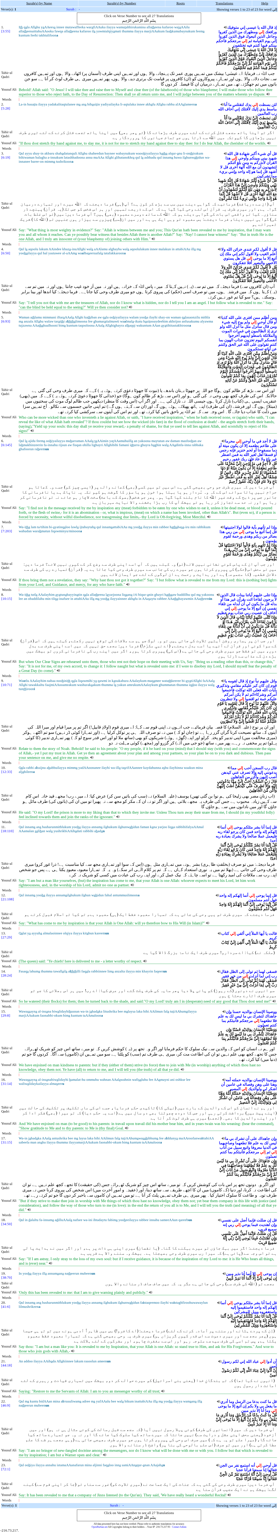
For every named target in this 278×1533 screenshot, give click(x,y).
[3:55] (5, 31)
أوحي (261, 322)
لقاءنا (258, 599)
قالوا (246, 527)
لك (231, 1016)
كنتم (256, 45)
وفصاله (248, 1084)
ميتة (226, 445)
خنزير (241, 450)
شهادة (245, 153)
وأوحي (243, 158)
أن (259, 167)
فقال (225, 971)
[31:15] (6, 1142)
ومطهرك (250, 32)
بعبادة (226, 836)
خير (233, 976)
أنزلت (253, 976)
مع (254, 167)
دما (274, 450)
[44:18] (6, 1365)
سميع (272, 1229)
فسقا (268, 454)
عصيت (257, 613)
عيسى (251, 27)
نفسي (272, 608)
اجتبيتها (229, 527)
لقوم (227, 536)
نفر (236, 1465)
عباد (256, 1361)
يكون (234, 445)
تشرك (239, 1138)
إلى (274, 41)
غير (239, 344)
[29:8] (5, 1015)
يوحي (246, 1224)
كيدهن (226, 772)
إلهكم (272, 832)
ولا (223, 249)
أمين (273, 1366)
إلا (268, 258)
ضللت (261, 1220)
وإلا (253, 772)
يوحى (257, 258)
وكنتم (222, 344)
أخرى (233, 167)
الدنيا (267, 1147)
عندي (247, 249)
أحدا (273, 840)
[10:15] (6, 599)
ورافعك (271, 32)
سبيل (237, 1147)
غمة (263, 699)
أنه (253, 1465)
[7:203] (6, 531)
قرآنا (247, 1470)
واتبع (246, 1147)
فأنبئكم (233, 1020)
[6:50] (5, 253)
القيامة (258, 41)
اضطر (226, 454)
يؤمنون (271, 541)
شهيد (272, 158)
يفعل (269, 1406)
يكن (238, 694)
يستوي (228, 258)
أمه (228, 1080)
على (238, 317)
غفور (236, 459)
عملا (261, 836)
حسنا (237, 1012)
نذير (237, 1274)
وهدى (248, 536)
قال (270, 27)
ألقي (240, 933)
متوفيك (233, 27)
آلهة (242, 167)
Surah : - (73, 9)
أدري (224, 1401)
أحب (247, 768)
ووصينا (271, 1012)
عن (274, 349)
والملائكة (270, 335)
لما (261, 976)
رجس (224, 450)
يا (258, 27)
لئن (274, 104)
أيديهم (245, 335)
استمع (245, 1465)
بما (221, 340)
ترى (274, 331)
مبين (229, 1274)
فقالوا (272, 1470)
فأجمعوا (228, 690)
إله (248, 171)
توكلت (240, 690)
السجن (257, 768)
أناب (223, 1147)
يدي (262, 109)
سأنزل (257, 326)
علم (221, 1016)
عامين (230, 1084)
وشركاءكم (258, 694)
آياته (267, 349)
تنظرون (226, 699)
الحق (232, 344)
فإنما (252, 1220)
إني (242, 27)
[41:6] (5, 1307)
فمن (235, 454)
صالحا (252, 836)
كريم (273, 938)
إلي (261, 32)
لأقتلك (246, 109)
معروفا (256, 1147)
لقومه (232, 681)
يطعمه (253, 445)
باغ (268, 459)
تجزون (249, 340)
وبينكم (255, 158)
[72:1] (5, 1469)
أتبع (274, 258)
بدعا (255, 1401)
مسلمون (255, 900)
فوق (241, 36)
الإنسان (259, 1012)
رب (274, 113)
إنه (225, 1224)
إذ (275, 27)
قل (274, 153)
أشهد (273, 171)
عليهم (258, 595)
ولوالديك (255, 1089)
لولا (239, 527)
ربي (229, 532)
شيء (262, 153)
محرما (230, 441)
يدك (248, 104)
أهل (260, 454)
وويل (255, 1312)
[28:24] (6, 975)
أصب (273, 777)
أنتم (266, 900)
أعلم (273, 254)
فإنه (233, 450)
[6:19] (5, 157)
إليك (255, 109)
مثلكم (248, 827)
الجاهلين (237, 777)
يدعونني (270, 772)
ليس (238, 1016)
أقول (264, 249)
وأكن (254, 777)
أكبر (254, 153)
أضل (243, 1220)
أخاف (229, 109)
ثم (250, 41)
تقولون (263, 344)
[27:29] (6, 937)
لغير (253, 454)
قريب (262, 1229)
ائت (250, 599)
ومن (245, 162)
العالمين (263, 113)
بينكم (272, 45)
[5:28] (5, 108)
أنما (223, 827)
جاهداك (271, 1016)
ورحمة (237, 536)
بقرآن (241, 599)
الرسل (240, 1401)
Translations (224, 3)
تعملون (263, 1025)
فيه (249, 45)
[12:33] (6, 772)
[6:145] (6, 445)
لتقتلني (238, 104)
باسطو (256, 335)
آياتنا (249, 595)
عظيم (222, 613)
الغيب (264, 254)
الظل (234, 971)
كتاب (225, 933)
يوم (267, 41)
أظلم (265, 317)
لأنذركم (260, 162)
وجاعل (271, 36)
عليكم (247, 685)
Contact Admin (179, 1526)
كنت (263, 1401)
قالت (273, 933)
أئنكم (232, 162)
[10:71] (6, 685)
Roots (180, 3)
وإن (229, 1012)
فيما (264, 45)
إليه (234, 322)
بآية (254, 527)
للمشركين (242, 1312)
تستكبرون (255, 349)
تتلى (267, 595)
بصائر (272, 536)
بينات (240, 595)
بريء (223, 171)
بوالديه (247, 1012)
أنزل (235, 326)
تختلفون (239, 45)
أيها (261, 933)
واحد (241, 171)
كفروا (223, 32)
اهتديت (264, 1224)
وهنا (273, 1084)
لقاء (226, 832)
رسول (227, 1361)
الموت (227, 331)
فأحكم (221, 41)
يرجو (234, 832)
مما (274, 176)
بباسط (271, 109)
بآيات (273, 690)
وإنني (232, 171)
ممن (256, 317)
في (247, 331)
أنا (225, 104)
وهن (258, 1084)
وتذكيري (222, 685)
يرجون (268, 599)
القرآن (272, 162)
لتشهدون (269, 167)
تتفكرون (239, 263)
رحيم (227, 459)
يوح (240, 322)
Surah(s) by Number (121, 3)
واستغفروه (268, 1312)
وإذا (274, 527)
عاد (257, 459)
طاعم (264, 445)
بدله (273, 604)
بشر (257, 827)
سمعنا (257, 1470)
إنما (259, 171)
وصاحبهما (226, 1143)
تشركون (263, 176)
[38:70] (6, 1278)
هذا (228, 158)
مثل (248, 326)
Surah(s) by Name (39, 3)
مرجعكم (234, 41)
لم (268, 527)
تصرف (245, 772)
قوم (273, 685)
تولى (249, 971)
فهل (273, 900)
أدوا (269, 1361)
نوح (251, 681)
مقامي (235, 685)
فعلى (257, 690)
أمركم (272, 694)
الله (263, 27)
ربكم (257, 536)
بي (249, 1016)
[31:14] (6, 1084)
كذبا (224, 317)
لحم (249, 450)
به (251, 162)
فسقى (271, 971)
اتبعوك (251, 36)
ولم (247, 322)
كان (262, 685)
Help (264, 3)
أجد (265, 441)
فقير (225, 976)
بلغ (239, 162)
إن (222, 254)
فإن (251, 459)
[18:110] (7, 831)
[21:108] (7, 899)
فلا (275, 1020)
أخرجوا (234, 335)
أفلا (249, 263)
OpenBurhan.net (99, 1526)
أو (275, 322)
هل (237, 258)
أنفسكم (270, 340)
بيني (264, 158)
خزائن (237, 249)
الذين (232, 32)
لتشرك (258, 1016)
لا (221, 167)
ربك (244, 459)
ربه (220, 832)
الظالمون (258, 331)
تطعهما (266, 1020)
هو (253, 171)
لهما (262, 971)
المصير (235, 1089)
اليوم (259, 340)
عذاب (238, 340)
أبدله (236, 604)
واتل (273, 681)
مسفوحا (264, 450)
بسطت (264, 104)
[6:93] (5, 321)
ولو (222, 326)
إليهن (263, 777)
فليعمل (271, 836)
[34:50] (6, 1224)
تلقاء (222, 604)
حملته (236, 1080)
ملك (228, 254)
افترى (247, 317)
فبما (254, 1224)
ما (230, 104)
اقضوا (249, 699)
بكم (250, 1406)
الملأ (255, 933)
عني (235, 772)
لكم (256, 249)
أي (269, 153)
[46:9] (5, 1405)
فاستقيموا (245, 1307)
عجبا (239, 1470)
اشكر (272, 1089)
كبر (255, 685)
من (240, 32)
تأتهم (261, 527)
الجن (223, 1465)
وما (231, 1401)
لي (248, 604)
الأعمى (271, 263)
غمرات (238, 331)
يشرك (236, 836)
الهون (228, 340)
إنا (264, 1470)
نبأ (257, 681)
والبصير (259, 263)
